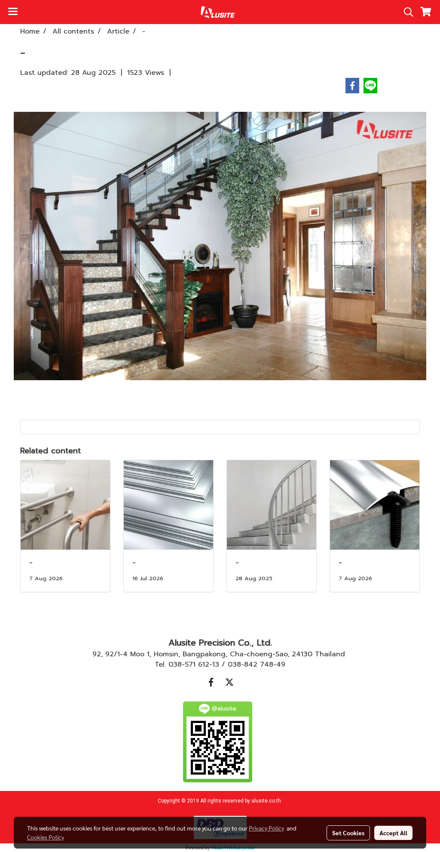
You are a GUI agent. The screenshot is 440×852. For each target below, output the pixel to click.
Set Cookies (348, 833)
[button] (405, 12)
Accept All (393, 833)
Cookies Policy (45, 837)
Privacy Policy (266, 828)
